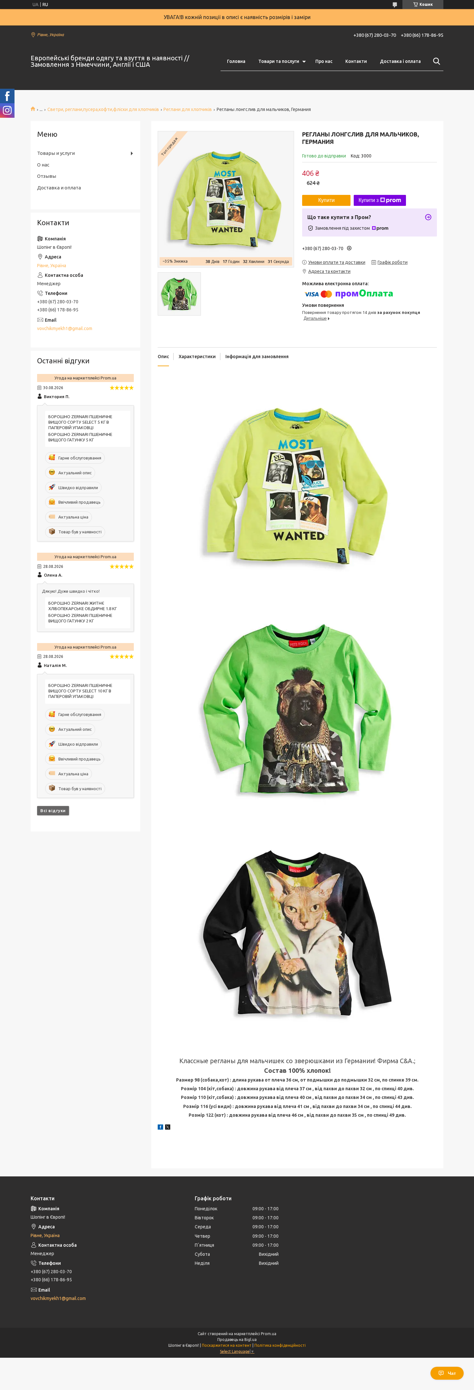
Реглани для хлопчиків (187, 109)
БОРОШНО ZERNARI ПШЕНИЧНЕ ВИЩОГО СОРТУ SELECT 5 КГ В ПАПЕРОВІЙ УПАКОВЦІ (80, 422)
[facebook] (160, 1128)
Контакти (356, 61)
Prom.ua (268, 1334)
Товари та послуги (278, 61)
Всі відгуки (53, 810)
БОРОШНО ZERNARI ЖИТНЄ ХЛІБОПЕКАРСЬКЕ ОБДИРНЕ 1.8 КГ (82, 606)
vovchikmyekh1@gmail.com (64, 328)
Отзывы (46, 176)
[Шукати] (435, 61)
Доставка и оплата (59, 187)
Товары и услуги (56, 153)
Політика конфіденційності (280, 1345)
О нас (43, 164)
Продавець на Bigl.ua (237, 1339)
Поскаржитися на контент (227, 1345)
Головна (236, 61)
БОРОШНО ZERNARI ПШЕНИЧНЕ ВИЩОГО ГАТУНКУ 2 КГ (80, 618)
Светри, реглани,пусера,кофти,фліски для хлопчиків (103, 109)
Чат (452, 1373)
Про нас (323, 61)
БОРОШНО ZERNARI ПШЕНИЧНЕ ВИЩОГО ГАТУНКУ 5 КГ (80, 437)
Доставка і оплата (400, 61)
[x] (167, 1128)
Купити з (369, 200)
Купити (326, 200)
